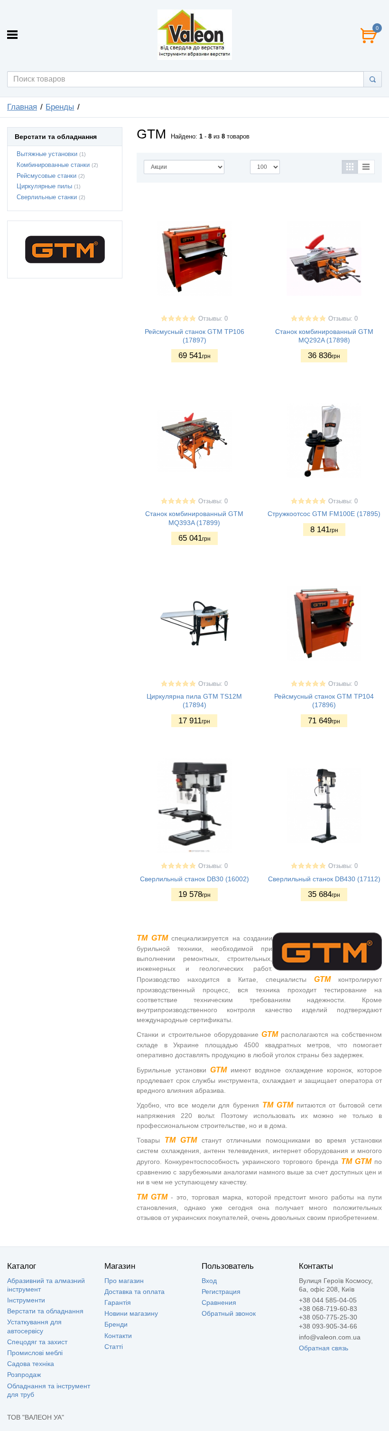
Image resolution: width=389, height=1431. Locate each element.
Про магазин (124, 1280)
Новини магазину (131, 1313)
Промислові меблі (35, 1353)
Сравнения (219, 1302)
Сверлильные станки (47, 197)
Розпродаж (24, 1374)
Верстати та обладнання (45, 1311)
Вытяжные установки (47, 154)
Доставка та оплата (134, 1291)
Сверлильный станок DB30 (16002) (194, 879)
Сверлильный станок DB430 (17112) (324, 879)
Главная (22, 106)
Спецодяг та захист (37, 1342)
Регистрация (221, 1291)
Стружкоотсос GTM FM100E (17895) (324, 513)
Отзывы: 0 (213, 318)
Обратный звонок (229, 1313)
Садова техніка (30, 1363)
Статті (113, 1346)
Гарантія (117, 1302)
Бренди (116, 1324)
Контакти (118, 1335)
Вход (209, 1280)
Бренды (60, 106)
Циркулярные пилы (44, 186)
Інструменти (26, 1300)
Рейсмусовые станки (46, 176)
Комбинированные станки (53, 165)
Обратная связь (323, 1348)
